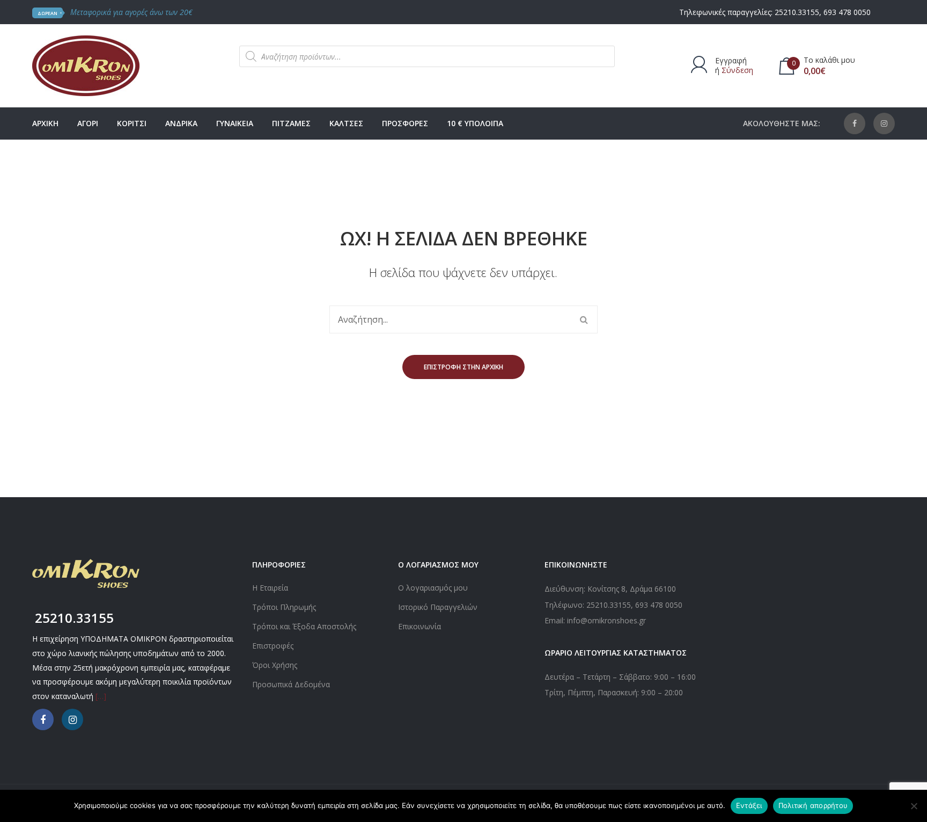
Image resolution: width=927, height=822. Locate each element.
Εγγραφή (731, 60)
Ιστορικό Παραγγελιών (437, 607)
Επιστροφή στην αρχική (463, 367)
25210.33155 (797, 12)
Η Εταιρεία (270, 588)
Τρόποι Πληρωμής (284, 607)
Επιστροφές (272, 646)
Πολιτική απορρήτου (813, 805)
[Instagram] (884, 123)
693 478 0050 (847, 12)
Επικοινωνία (419, 626)
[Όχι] (913, 806)
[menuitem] (45, 123)
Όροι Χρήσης (274, 665)
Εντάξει (749, 805)
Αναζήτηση (583, 319)
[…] (100, 696)
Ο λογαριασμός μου (433, 588)
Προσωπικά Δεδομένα (291, 684)
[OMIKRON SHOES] (85, 65)
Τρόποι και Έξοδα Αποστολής (304, 626)
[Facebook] (854, 123)
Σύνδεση (737, 70)
